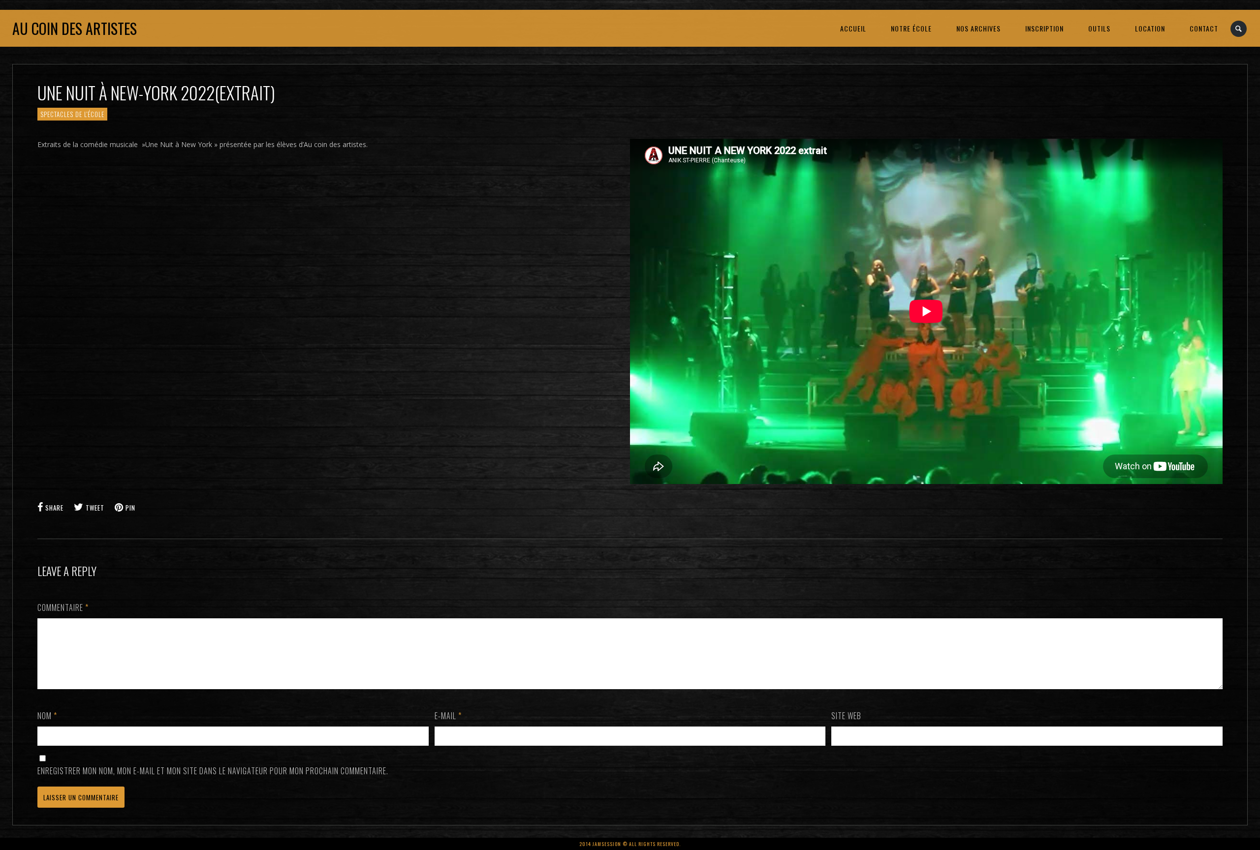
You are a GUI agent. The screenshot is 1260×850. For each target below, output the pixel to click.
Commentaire (63, 607)
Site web (846, 716)
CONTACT (1204, 28)
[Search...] (1239, 29)
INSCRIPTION (1044, 28)
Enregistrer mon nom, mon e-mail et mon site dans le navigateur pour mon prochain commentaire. (212, 771)
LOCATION (1150, 28)
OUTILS (1099, 28)
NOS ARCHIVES (978, 28)
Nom (47, 716)
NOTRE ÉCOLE (911, 28)
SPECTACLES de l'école (72, 114)
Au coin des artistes (74, 28)
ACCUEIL (853, 28)
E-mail (448, 716)
